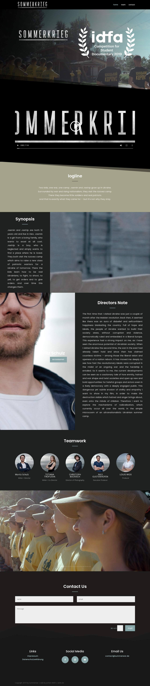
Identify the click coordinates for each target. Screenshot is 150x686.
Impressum (32, 656)
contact (132, 5)
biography (58, 359)
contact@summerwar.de (117, 656)
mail (130, 628)
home (115, 5)
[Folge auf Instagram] (75, 659)
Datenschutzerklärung (32, 659)
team (123, 5)
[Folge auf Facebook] (65, 659)
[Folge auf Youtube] (84, 659)
